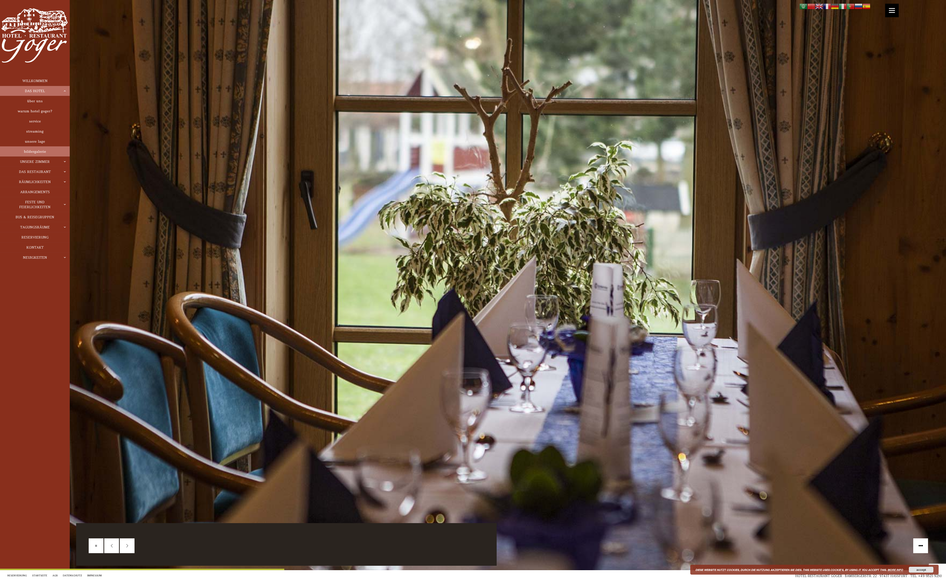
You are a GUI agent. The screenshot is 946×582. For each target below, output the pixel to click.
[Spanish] (866, 6)
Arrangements (35, 192)
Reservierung (35, 237)
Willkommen (35, 81)
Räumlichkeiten (35, 182)
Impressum (94, 575)
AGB (55, 575)
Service (35, 121)
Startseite (39, 575)
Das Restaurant (35, 172)
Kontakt (35, 247)
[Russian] (858, 6)
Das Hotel (35, 91)
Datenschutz (72, 575)
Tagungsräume (35, 227)
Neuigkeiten (35, 257)
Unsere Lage (35, 141)
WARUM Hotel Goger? (35, 111)
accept (921, 569)
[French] (827, 6)
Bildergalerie (35, 151)
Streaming (35, 131)
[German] (835, 6)
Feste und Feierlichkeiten (35, 204)
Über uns (35, 101)
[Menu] (892, 10)
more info (895, 570)
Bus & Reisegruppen (35, 217)
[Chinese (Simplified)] (811, 6)
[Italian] (843, 6)
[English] (819, 6)
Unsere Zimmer (35, 161)
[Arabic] (803, 6)
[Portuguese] (851, 6)
